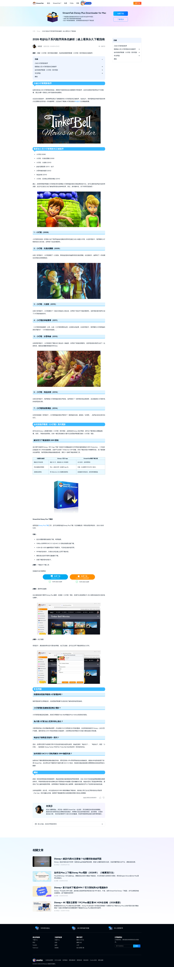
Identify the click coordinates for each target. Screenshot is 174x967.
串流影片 (77, 101)
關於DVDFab (80, 940)
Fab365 (35, 945)
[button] (137, 3)
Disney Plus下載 (43, 525)
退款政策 (85, 960)
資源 (56, 942)
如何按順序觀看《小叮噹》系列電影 (46, 70)
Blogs (38, 31)
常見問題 (38, 73)
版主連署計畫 (80, 948)
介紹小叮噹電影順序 (41, 63)
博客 (77, 3)
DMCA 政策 (58, 960)
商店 (34, 942)
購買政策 (79, 960)
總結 (36, 76)
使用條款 (65, 960)
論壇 (56, 945)
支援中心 (57, 940)
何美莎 (40, 46)
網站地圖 (100, 960)
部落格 (56, 948)
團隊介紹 (79, 942)
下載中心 (35, 940)
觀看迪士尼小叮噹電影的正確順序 (46, 66)
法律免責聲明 (49, 960)
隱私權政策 (72, 960)
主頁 (34, 31)
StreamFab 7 (57, 3)
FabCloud (35, 948)
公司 (78, 945)
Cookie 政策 (93, 960)
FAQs (71, 3)
